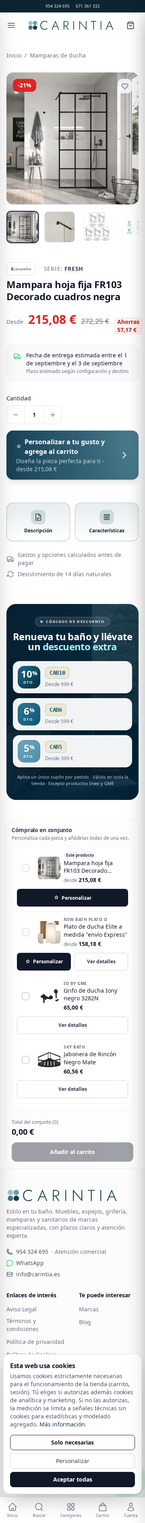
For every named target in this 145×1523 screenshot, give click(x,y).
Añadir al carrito (72, 1160)
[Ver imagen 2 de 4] (60, 227)
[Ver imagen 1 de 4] (22, 227)
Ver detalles (101, 969)
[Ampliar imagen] (72, 138)
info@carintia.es (38, 1282)
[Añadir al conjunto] (26, 876)
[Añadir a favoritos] (125, 86)
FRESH (74, 268)
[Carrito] (130, 25)
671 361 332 (88, 6)
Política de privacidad (35, 1350)
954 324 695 (58, 6)
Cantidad (18, 398)
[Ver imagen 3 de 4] (97, 227)
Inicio (13, 55)
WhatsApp (30, 1271)
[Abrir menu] (11, 25)
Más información (62, 1424)
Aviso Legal (21, 1317)
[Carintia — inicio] (70, 25)
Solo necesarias (72, 1442)
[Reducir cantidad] (16, 415)
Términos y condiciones (22, 1333)
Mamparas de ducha (58, 55)
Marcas (89, 1317)
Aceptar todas (72, 1479)
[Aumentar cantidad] (53, 415)
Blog (85, 1330)
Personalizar (72, 1461)
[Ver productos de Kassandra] (20, 268)
